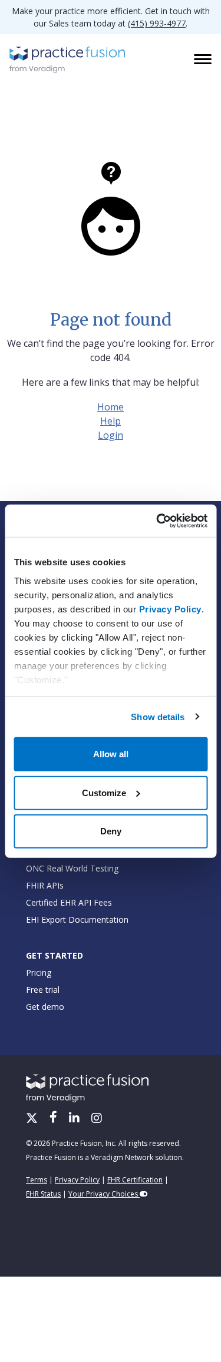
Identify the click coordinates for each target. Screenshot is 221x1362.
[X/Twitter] (33, 1118)
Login (110, 435)
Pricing (38, 972)
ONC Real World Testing (72, 868)
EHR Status (43, 1194)
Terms (36, 1180)
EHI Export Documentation (77, 919)
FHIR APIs (45, 885)
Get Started (54, 955)
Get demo (45, 1006)
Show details (157, 716)
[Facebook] (55, 1118)
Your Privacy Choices (104, 1194)
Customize (104, 792)
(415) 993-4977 (157, 23)
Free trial (43, 989)
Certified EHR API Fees (69, 902)
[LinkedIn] (75, 1118)
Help (110, 421)
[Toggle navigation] (204, 60)
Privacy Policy (169, 609)
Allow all (110, 754)
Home (110, 406)
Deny (110, 831)
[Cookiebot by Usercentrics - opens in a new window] (157, 520)
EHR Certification (135, 1180)
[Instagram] (96, 1118)
